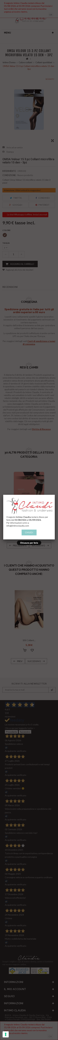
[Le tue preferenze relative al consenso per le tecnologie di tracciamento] (6, 1034)
